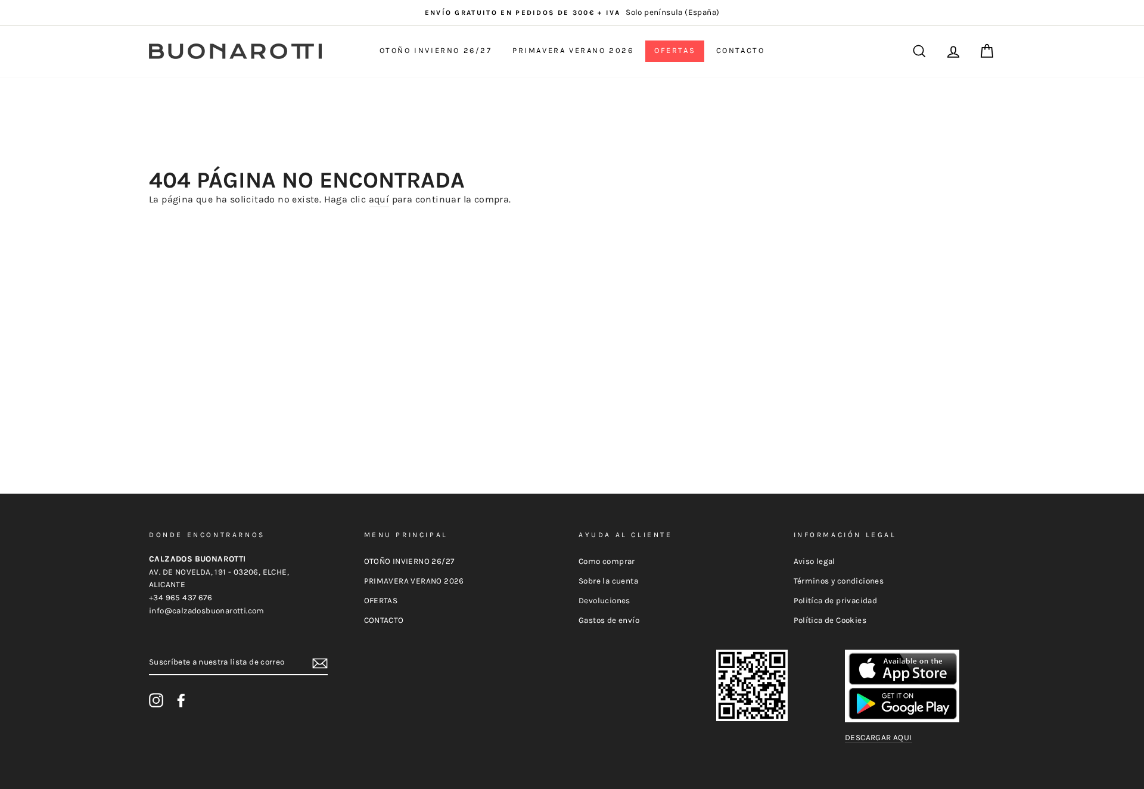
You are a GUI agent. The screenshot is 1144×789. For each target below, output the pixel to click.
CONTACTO (740, 50)
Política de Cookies (830, 620)
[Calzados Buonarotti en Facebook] (181, 700)
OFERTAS (674, 50)
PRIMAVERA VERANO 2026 (573, 50)
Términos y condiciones (839, 580)
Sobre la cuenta (608, 580)
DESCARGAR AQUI (878, 737)
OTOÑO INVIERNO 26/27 (436, 50)
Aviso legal (814, 561)
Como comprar (607, 561)
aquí (379, 199)
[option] (572, 12)
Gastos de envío (609, 620)
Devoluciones (604, 600)
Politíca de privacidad (836, 600)
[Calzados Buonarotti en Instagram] (156, 700)
